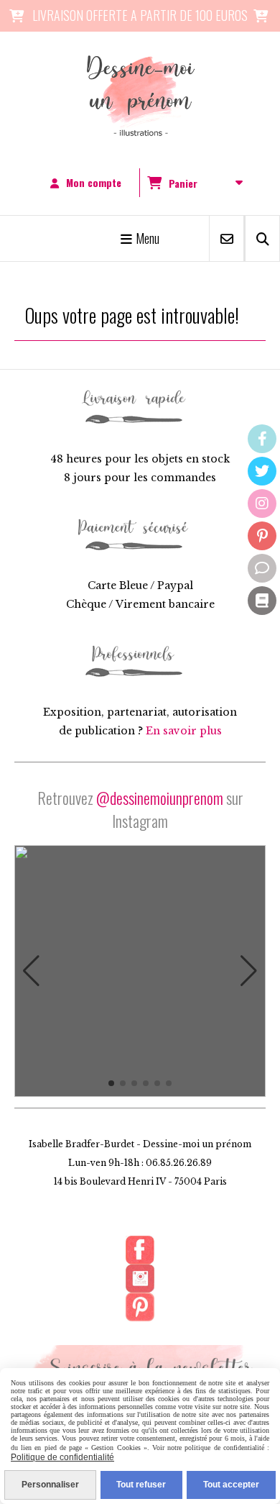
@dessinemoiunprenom (159, 797)
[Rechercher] (262, 238)
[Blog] (262, 600)
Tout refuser (141, 1485)
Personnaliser (50, 1485)
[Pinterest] (262, 535)
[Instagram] (262, 503)
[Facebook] (262, 438)
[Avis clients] (262, 568)
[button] (31, 971)
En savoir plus (184, 730)
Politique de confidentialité (62, 1457)
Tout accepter (231, 1485)
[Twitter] (262, 471)
